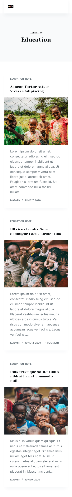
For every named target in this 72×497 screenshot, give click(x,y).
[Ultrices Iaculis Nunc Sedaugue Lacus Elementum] (36, 264)
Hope (28, 78)
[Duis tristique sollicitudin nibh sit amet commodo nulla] (36, 411)
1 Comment (52, 342)
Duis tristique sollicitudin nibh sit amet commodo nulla (34, 376)
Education (17, 78)
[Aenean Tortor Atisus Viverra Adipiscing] (36, 121)
